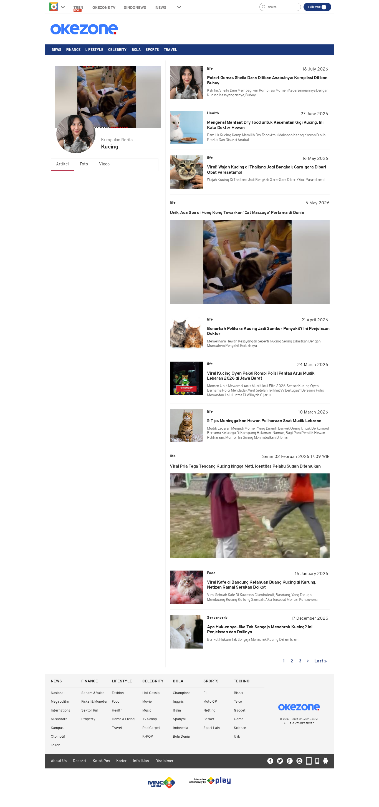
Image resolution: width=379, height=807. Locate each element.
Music (146, 710)
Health (117, 710)
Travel (170, 49)
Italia (177, 710)
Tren (79, 8)
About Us (59, 761)
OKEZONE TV (103, 7)
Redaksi (79, 761)
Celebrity (117, 49)
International (61, 710)
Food (115, 701)
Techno (241, 681)
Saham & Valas (92, 693)
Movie (147, 701)
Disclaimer (164, 761)
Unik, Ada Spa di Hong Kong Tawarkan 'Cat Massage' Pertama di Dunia (237, 213)
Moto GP (210, 701)
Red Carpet (151, 728)
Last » (320, 661)
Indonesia (180, 728)
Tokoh (55, 745)
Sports (152, 49)
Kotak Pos (101, 761)
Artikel (62, 164)
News (56, 49)
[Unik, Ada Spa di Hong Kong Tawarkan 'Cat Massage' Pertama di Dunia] (250, 262)
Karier (121, 761)
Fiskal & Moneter (94, 701)
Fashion (118, 693)
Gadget (240, 710)
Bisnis (238, 693)
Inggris (178, 701)
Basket (208, 719)
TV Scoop (149, 719)
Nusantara (59, 719)
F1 (204, 693)
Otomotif (58, 736)
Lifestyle (94, 49)
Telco (238, 701)
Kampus (57, 728)
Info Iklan (141, 761)
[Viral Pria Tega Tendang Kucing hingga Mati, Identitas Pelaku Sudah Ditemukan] (250, 515)
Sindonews (135, 7)
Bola (136, 49)
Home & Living (123, 719)
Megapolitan (60, 701)
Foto (84, 164)
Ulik (237, 736)
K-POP (147, 736)
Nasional (57, 693)
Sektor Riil (89, 710)
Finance (73, 49)
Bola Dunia (181, 736)
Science (240, 728)
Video (104, 164)
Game (238, 719)
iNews (160, 7)
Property (88, 719)
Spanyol (179, 719)
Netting (209, 710)
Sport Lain (211, 728)
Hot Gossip (151, 693)
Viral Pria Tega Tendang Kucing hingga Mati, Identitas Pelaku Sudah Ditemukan (246, 466)
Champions (181, 693)
